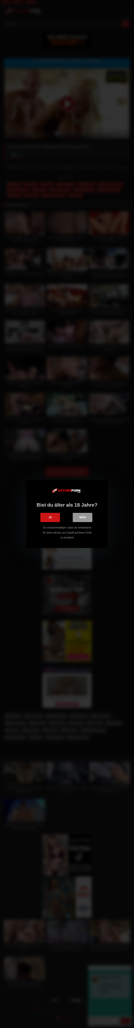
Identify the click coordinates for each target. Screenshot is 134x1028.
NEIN (82, 517)
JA (50, 517)
